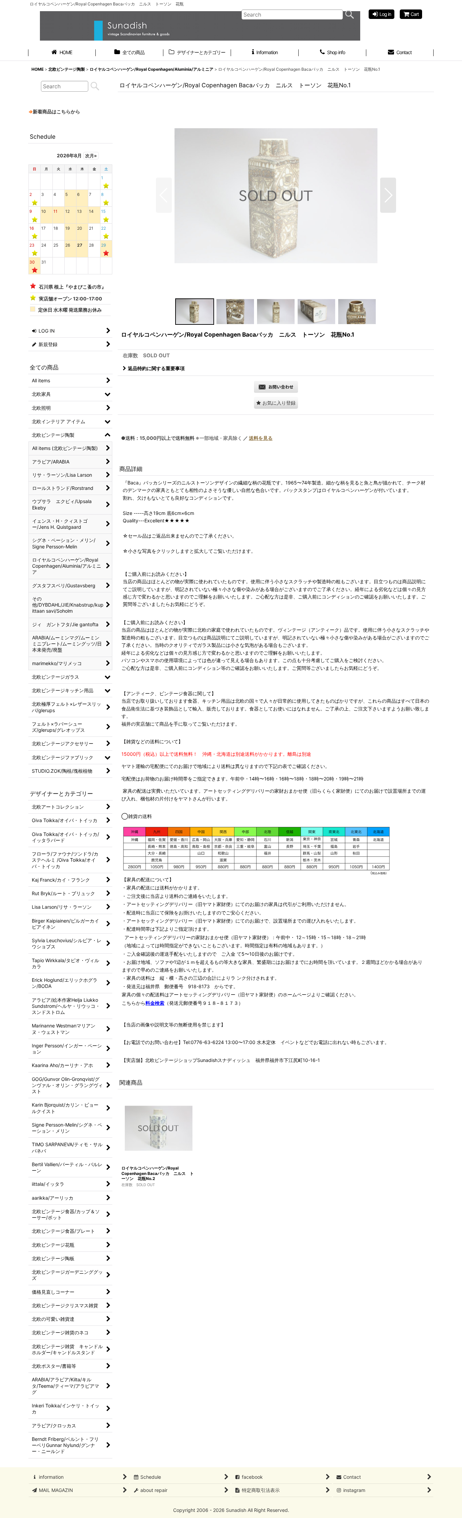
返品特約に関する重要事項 (156, 368)
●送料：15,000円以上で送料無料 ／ (197, 438)
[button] (164, 195)
